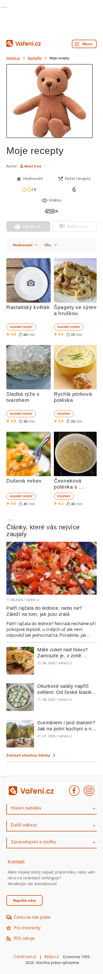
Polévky (63, 414)
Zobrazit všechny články (28, 755)
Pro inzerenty (27, 928)
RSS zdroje (24, 938)
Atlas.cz (51, 956)
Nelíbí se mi (77, 226)
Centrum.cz (25, 956)
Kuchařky (35, 58)
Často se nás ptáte (32, 917)
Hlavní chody (21, 327)
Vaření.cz (13, 58)
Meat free (32, 166)
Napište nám (24, 900)
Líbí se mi (31, 226)
